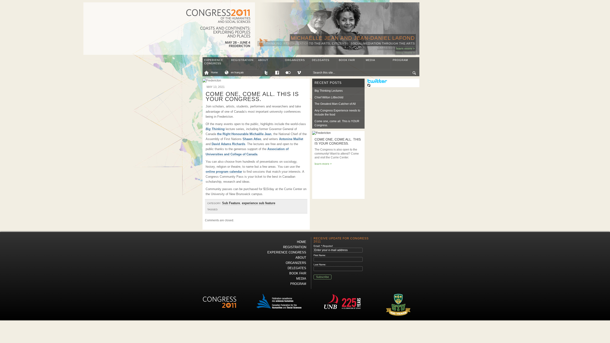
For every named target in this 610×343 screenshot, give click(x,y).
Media (370, 60)
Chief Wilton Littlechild (329, 97)
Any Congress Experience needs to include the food (337, 112)
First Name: (320, 255)
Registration (242, 60)
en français (237, 72)
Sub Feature (231, 203)
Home (214, 72)
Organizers (295, 60)
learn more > (405, 48)
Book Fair (347, 60)
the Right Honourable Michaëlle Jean (244, 134)
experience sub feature (258, 203)
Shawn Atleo (252, 139)
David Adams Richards (228, 144)
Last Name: (320, 264)
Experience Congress (213, 62)
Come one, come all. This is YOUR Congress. (337, 123)
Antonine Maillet (291, 139)
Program (400, 60)
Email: (323, 246)
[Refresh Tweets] (369, 86)
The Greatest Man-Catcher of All (335, 104)
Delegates (320, 60)
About (263, 60)
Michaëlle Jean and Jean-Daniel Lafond (353, 38)
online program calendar (224, 171)
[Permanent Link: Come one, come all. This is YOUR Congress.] (321, 133)
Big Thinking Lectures (329, 90)
